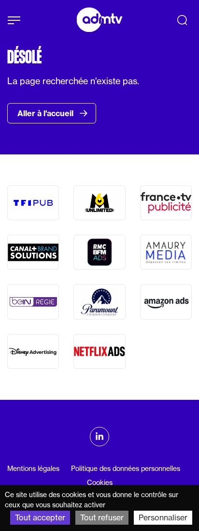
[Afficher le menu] (14, 20)
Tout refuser (102, 517)
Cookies (100, 482)
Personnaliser (163, 517)
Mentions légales (33, 468)
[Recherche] (182, 20)
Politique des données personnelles (125, 468)
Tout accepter (40, 517)
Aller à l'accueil (46, 113)
